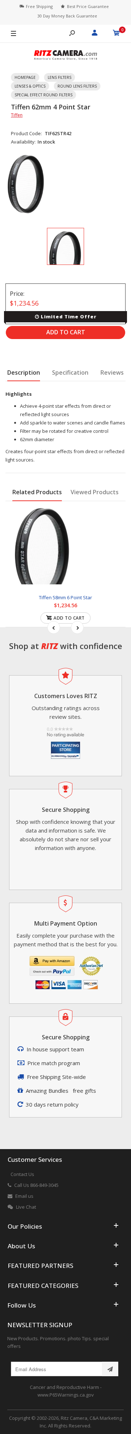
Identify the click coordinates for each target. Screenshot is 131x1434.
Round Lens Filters (77, 86)
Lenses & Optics (30, 86)
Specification (70, 372)
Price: (17, 294)
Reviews (112, 372)
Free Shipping (39, 6)
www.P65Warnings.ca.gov (65, 1394)
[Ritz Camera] (65, 56)
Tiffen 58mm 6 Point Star (65, 597)
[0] (116, 34)
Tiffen (17, 115)
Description (23, 372)
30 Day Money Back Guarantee (67, 16)
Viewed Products (95, 492)
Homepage (25, 77)
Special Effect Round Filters (43, 94)
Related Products (37, 492)
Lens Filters (59, 77)
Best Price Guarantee (88, 6)
